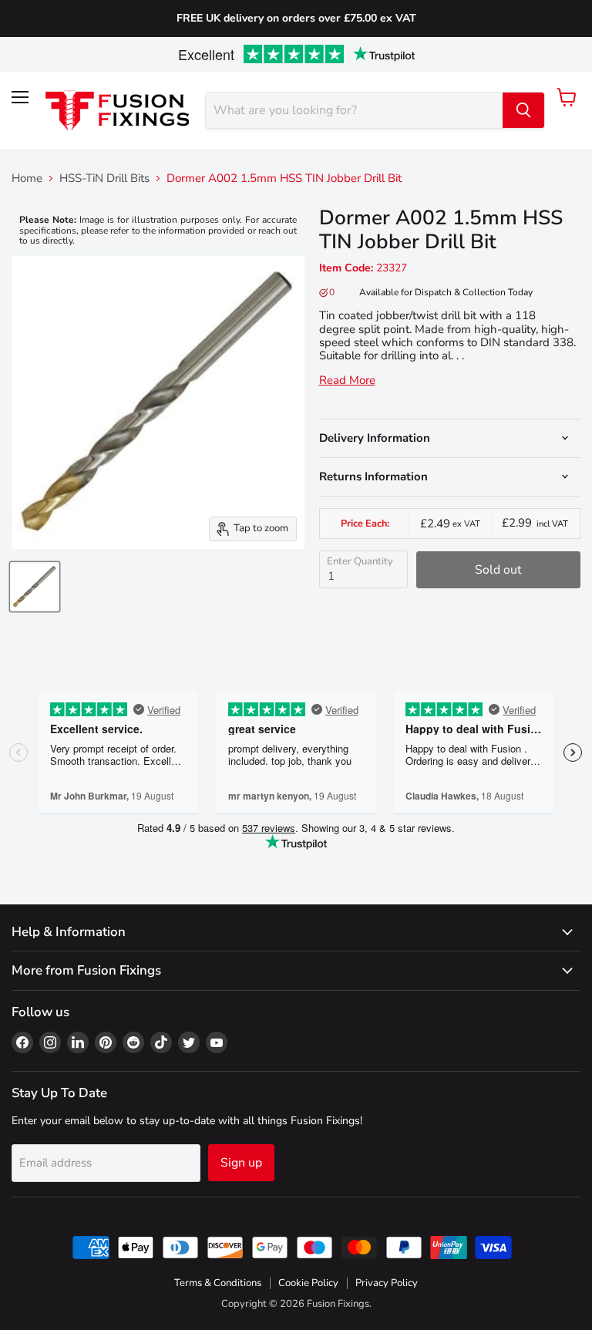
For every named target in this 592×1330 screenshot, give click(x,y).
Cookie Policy (308, 1283)
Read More (347, 380)
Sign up (241, 1162)
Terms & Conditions (217, 1283)
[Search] (523, 110)
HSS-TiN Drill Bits (104, 178)
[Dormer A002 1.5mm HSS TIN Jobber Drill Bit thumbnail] (34, 586)
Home (27, 178)
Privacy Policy (386, 1283)
